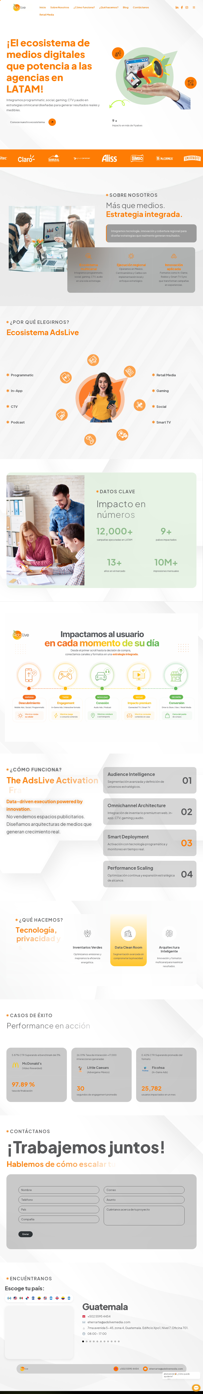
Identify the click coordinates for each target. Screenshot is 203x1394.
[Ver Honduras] (108, 1341)
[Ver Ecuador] (101, 1341)
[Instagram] (186, 6)
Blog (125, 7)
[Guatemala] (9, 1298)
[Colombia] (63, 1298)
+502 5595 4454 (99, 1316)
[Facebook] (181, 6)
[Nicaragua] (69, 1298)
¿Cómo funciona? (84, 7)
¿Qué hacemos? (108, 7)
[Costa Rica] (57, 1298)
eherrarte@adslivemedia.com (109, 1322)
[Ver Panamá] (94, 1341)
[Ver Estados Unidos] (87, 1341)
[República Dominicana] (45, 1298)
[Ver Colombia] (115, 1341)
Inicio (43, 7)
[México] (21, 1298)
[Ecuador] (39, 1298)
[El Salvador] (33, 1298)
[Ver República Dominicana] (104, 1341)
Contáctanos (141, 7)
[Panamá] (27, 1298)
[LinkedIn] (177, 6)
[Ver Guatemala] (83, 1341)
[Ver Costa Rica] (111, 1341)
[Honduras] (51, 1298)
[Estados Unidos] (15, 1298)
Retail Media (47, 14)
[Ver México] (90, 1341)
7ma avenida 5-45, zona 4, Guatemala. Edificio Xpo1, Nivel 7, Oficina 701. (138, 1328)
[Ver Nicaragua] (119, 1341)
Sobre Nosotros (59, 7)
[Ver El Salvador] (97, 1341)
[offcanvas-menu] (194, 7)
